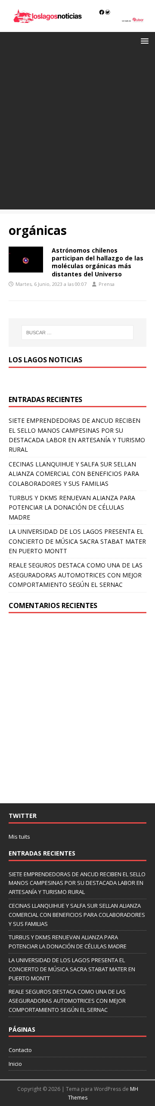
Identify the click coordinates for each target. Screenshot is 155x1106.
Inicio (15, 1064)
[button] (143, 40)
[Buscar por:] (78, 332)
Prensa (107, 284)
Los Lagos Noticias (45, 359)
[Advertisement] (77, 131)
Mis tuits (19, 836)
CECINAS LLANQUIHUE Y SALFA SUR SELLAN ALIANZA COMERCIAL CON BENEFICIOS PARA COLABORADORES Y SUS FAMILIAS (74, 474)
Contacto (20, 1050)
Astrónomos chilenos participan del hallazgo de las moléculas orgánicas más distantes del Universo (97, 262)
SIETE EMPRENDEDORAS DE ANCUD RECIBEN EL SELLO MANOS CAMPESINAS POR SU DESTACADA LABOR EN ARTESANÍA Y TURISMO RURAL (77, 883)
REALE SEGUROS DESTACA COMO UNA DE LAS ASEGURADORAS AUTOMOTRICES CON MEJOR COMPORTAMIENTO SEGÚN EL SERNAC (76, 575)
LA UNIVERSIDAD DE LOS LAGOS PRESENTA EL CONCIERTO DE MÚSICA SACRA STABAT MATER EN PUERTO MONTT (77, 541)
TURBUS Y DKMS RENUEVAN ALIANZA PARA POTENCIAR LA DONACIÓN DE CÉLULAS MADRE (72, 507)
